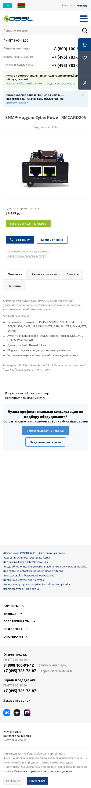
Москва (82, 5)
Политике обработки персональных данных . (43, 771)
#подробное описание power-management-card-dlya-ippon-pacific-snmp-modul (45, 566)
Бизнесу (9, 613)
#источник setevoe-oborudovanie (24, 580)
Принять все (37, 780)
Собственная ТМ (16, 621)
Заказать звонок (16, 700)
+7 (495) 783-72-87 (70, 57)
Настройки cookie (14, 739)
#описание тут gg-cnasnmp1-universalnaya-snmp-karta (36, 584)
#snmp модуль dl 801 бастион (21, 589)
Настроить (13, 780)
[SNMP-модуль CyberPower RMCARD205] (45, 168)
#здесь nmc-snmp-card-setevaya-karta (26, 557)
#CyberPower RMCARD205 (19, 553)
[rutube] (27, 712)
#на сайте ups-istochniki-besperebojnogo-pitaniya (33, 571)
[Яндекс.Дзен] (17, 712)
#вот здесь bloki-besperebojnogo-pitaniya (28, 575)
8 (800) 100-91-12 (71, 48)
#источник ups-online (52, 553)
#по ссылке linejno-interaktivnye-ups (25, 562)
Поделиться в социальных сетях (26, 256)
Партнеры (11, 605)
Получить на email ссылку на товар (27, 251)
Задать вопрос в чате (61, 83)
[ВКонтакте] (6, 712)
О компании (13, 636)
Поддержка (12, 628)
